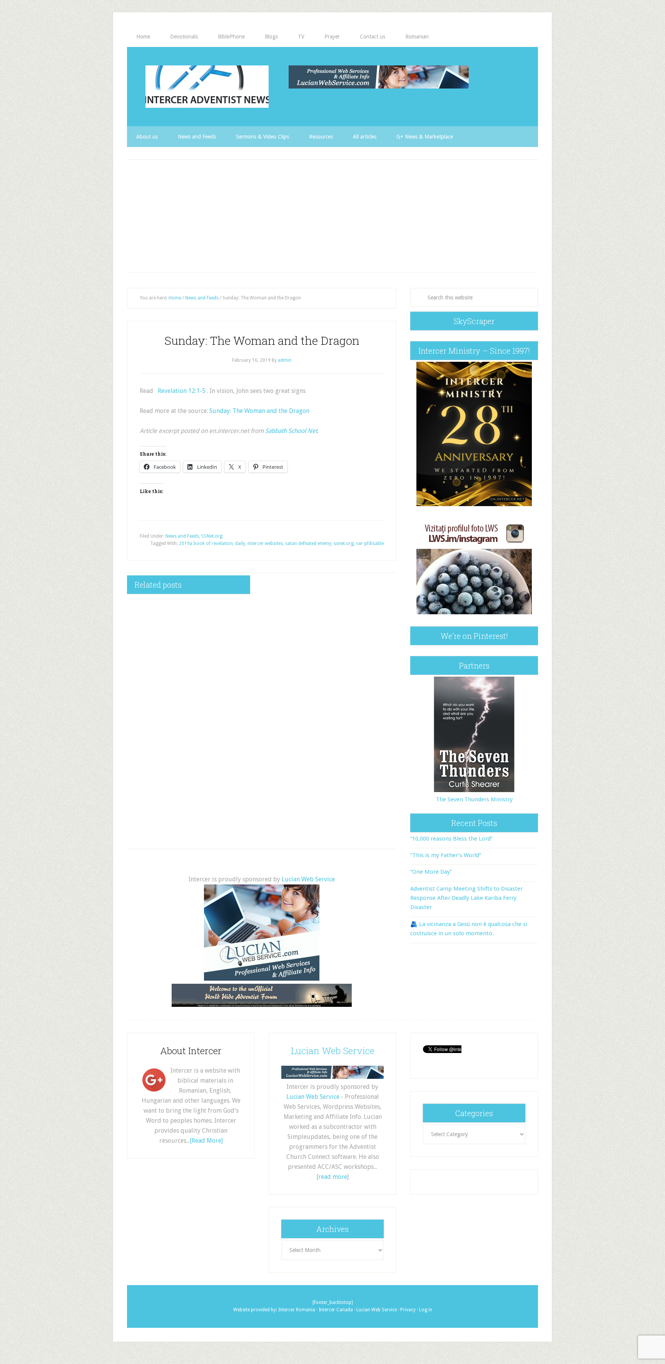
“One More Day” (431, 871)
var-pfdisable (370, 543)
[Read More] (206, 1140)
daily (240, 543)
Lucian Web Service (308, 879)
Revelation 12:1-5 (182, 390)
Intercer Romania (296, 1309)
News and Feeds (182, 536)
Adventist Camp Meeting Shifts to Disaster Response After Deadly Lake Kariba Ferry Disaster (466, 898)
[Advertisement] (332, 216)
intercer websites (265, 543)
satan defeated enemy (308, 543)
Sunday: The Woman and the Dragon (259, 411)
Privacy (408, 1309)
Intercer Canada (336, 1309)
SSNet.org (211, 536)
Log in (425, 1309)
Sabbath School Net (291, 431)
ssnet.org (344, 543)
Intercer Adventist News (207, 86)
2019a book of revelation (206, 543)
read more (332, 1176)
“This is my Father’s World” (445, 855)
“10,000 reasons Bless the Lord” (451, 838)
